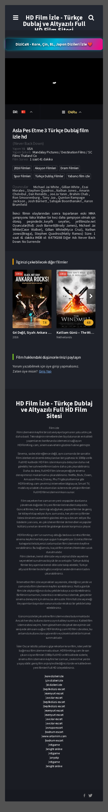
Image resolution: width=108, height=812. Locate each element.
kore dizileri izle (54, 676)
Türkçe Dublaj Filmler (49, 176)
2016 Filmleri (22, 168)
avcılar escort (54, 697)
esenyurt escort (54, 693)
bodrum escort (54, 732)
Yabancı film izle (79, 176)
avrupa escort (54, 727)
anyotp (54, 757)
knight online (54, 749)
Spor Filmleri (22, 176)
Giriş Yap (45, 371)
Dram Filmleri (70, 168)
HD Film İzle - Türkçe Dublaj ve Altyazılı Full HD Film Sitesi (54, 23)
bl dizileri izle (54, 685)
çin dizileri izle (54, 680)
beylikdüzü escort (54, 689)
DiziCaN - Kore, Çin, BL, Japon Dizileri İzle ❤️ (54, 44)
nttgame (54, 745)
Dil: (16, 112)
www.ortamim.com (54, 736)
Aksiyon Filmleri (45, 168)
